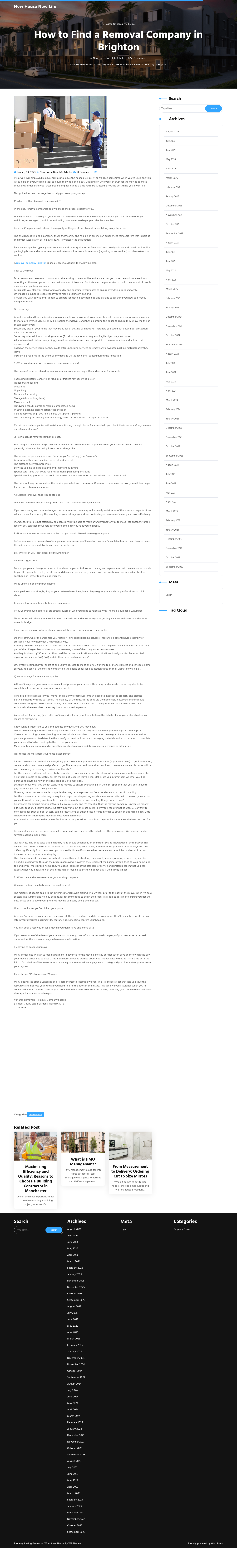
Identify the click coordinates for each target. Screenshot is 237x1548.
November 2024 (174, 326)
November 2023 (174, 437)
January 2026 (172, 196)
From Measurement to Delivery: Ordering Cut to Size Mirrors (130, 1171)
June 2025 (171, 261)
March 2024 (172, 400)
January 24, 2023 (26, 172)
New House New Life (35, 7)
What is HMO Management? (83, 1162)
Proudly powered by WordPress (205, 1543)
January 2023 (172, 530)
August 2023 (172, 465)
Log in (169, 595)
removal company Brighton (31, 263)
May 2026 (171, 159)
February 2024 (173, 409)
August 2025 (172, 242)
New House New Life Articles (56, 172)
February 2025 (173, 298)
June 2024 (171, 372)
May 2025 (171, 270)
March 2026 (172, 178)
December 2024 (174, 317)
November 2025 (174, 215)
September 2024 (174, 344)
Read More (34, 1146)
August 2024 (172, 354)
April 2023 (171, 502)
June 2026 (171, 150)
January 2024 (172, 418)
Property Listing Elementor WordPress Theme (39, 1543)
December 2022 (174, 539)
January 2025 (172, 307)
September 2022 (174, 567)
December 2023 (174, 428)
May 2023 (171, 493)
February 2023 (173, 520)
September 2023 (174, 455)
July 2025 (170, 252)
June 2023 (171, 483)
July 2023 (170, 474)
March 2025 (172, 289)
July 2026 (170, 141)
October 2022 (173, 557)
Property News (105, 64)
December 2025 (174, 205)
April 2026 (171, 168)
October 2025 (173, 224)
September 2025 (174, 233)
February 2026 (173, 187)
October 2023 (173, 446)
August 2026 (172, 131)
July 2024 (170, 363)
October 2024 (173, 335)
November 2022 (174, 548)
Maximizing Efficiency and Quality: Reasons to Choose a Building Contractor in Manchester (35, 1179)
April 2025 (171, 279)
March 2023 (172, 511)
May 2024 (171, 381)
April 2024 (171, 391)
